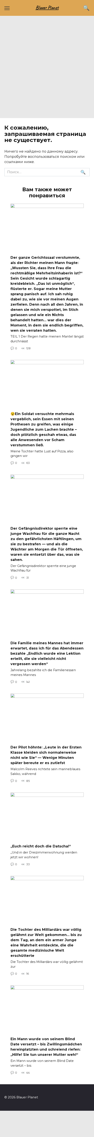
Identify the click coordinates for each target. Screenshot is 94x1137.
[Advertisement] (47, 69)
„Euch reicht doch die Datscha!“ (40, 846)
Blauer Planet (47, 7)
